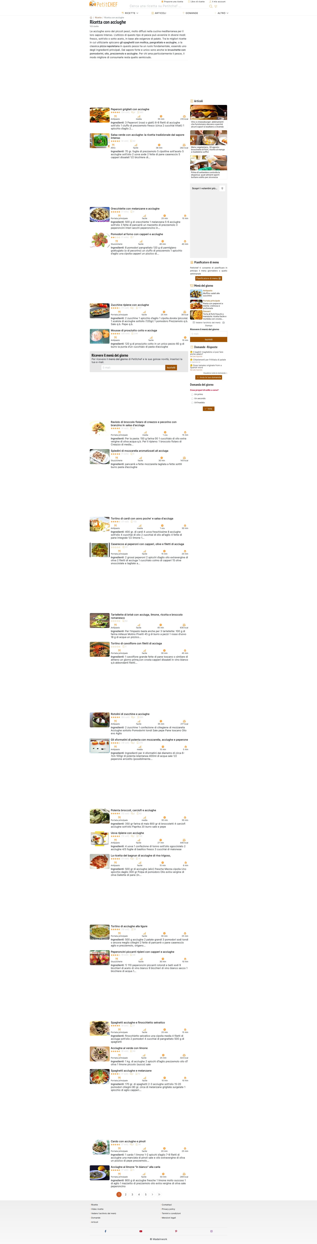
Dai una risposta (196, 356)
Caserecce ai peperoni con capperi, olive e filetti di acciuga (147, 544)
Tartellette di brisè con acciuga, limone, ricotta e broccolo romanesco (147, 616)
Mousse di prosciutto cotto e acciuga (134, 330)
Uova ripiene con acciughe (127, 833)
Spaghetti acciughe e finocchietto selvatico (138, 1022)
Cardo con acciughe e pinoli (128, 1141)
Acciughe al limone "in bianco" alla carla (135, 1166)
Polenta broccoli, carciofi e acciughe (133, 810)
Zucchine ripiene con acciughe (130, 304)
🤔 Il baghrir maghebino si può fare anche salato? (206, 353)
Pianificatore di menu (207, 278)
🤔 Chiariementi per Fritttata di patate (208, 360)
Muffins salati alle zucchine (211, 294)
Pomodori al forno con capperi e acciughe (137, 234)
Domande (191, 13)
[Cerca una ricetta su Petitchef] (210, 6)
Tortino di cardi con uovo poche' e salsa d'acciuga (142, 518)
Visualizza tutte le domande (214, 373)
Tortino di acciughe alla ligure (129, 926)
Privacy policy (168, 1209)
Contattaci (167, 1205)
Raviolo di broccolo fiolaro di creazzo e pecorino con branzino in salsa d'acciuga (144, 423)
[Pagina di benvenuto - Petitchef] (91, 17)
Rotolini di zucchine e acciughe (130, 714)
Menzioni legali (169, 1218)
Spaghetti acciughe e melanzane (131, 1070)
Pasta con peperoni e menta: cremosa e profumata (213, 305)
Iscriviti (171, 367)
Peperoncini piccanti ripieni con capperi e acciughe (142, 951)
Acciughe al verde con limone (129, 1048)
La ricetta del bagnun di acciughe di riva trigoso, (141, 855)
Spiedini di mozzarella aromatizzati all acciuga (139, 450)
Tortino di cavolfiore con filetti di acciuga (136, 643)
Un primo (198, 394)
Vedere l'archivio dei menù (207, 322)
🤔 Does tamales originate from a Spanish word (206, 366)
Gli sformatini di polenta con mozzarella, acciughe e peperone (149, 739)
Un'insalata (199, 402)
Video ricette (97, 1209)
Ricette (129, 13)
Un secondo (200, 398)
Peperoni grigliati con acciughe (130, 109)
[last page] (159, 1194)
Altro (221, 13)
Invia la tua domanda (210, 377)
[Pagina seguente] (152, 1194)
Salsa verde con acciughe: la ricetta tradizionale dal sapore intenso (147, 136)
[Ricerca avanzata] (215, 6)
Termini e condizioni (171, 1213)
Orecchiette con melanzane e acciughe (135, 208)
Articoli (160, 13)
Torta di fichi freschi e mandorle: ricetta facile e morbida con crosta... (214, 316)
